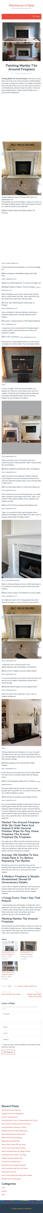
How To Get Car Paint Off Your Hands (14, 1144)
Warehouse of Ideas (21, 5)
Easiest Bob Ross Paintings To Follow (14, 1127)
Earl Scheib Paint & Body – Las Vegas (14, 1155)
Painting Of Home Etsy (9, 1172)
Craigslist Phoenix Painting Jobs (12, 1158)
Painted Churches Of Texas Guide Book (14, 1131)
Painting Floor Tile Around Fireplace (26, 953)
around (21, 986)
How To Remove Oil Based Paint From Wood (16, 1124)
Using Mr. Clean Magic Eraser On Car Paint (34, 994)
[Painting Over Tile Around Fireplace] (10, 946)
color (3, 1187)
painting (31, 986)
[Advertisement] (21, 118)
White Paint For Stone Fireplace (12, 1137)
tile (36, 986)
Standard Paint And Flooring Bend (12, 1113)
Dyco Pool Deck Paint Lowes (11, 993)
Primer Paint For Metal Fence (11, 1162)
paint (9, 986)
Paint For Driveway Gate (9, 1117)
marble (26, 986)
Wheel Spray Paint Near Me (10, 1141)
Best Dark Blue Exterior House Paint (13, 1134)
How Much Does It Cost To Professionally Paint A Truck (19, 1120)
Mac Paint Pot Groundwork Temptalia (13, 1165)
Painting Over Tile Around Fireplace (8, 953)
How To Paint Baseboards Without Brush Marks (17, 1175)
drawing (4, 1191)
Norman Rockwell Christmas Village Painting (16, 1151)
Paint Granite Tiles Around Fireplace (8, 973)
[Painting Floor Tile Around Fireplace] (28, 946)
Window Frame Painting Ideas (11, 1179)
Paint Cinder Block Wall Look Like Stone (14, 1168)
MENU (37, 17)
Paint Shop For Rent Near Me (11, 1110)
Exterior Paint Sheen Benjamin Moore (14, 1148)
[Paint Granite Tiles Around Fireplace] (10, 966)
